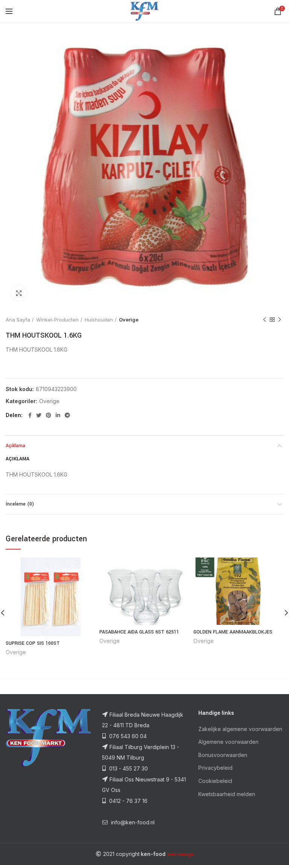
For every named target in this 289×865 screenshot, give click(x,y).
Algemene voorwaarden (228, 742)
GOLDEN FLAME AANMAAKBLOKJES (232, 632)
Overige (128, 320)
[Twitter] (39, 415)
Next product (279, 319)
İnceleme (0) (20, 504)
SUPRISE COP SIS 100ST (33, 643)
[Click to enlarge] (18, 293)
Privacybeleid (215, 767)
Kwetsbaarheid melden (226, 794)
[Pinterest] (48, 415)
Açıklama (15, 445)
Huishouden (99, 320)
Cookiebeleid (215, 781)
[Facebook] (30, 415)
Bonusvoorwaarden (222, 755)
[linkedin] (57, 415)
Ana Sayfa (18, 320)
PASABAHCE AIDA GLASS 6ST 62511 (139, 632)
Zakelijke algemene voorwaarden (240, 729)
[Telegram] (67, 415)
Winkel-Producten (57, 320)
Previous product (264, 319)
